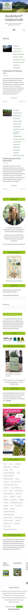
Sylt (11, 505)
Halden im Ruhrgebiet (8, 475)
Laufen (10, 490)
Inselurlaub (6, 487)
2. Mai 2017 (5, 163)
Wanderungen (18, 136)
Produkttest (12, 496)
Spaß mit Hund (17, 121)
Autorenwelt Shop (18, 281)
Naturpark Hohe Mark (8, 493)
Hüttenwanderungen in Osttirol (10, 484)
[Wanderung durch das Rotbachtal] (7, 112)
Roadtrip (19, 496)
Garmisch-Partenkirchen (9, 472)
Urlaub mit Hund (18, 505)
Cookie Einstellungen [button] (10, 606)
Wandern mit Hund (18, 129)
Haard (18, 472)
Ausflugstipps (17, 48)
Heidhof (17, 478)
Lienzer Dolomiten (18, 490)
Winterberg (16, 523)
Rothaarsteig (14, 499)
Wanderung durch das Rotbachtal (12, 159)
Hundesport (6, 481)
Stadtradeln (16, 67)
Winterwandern (7, 526)
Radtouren (21, 54)
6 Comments (22, 189)
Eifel (11, 470)
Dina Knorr (5, 101)
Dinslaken (21, 139)
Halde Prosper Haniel (8, 478)
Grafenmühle (17, 141)
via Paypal (8, 400)
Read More (14, 97)
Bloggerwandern (7, 466)
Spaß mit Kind (17, 123)
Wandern (13, 508)
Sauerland (6, 502)
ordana (21, 56)
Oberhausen (16, 144)
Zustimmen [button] (19, 606)
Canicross (6, 470)
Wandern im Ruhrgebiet (9, 514)
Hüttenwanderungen (15, 481)
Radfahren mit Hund (19, 59)
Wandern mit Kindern (17, 133)
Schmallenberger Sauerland (16, 502)
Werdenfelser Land (8, 523)
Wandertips (17, 520)
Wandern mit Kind (18, 517)
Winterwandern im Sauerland (10, 529)
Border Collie (17, 51)
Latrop (5, 490)
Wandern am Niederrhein (9, 511)
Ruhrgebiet (16, 118)
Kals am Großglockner (16, 487)
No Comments (22, 101)
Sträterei (16, 152)
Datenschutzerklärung (14, 609)
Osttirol (5, 496)
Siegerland (6, 505)
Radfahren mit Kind (18, 62)
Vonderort (6, 508)
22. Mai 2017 (6, 75)
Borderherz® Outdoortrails (14, 17)
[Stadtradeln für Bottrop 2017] (7, 48)
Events (15, 54)
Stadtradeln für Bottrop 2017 (12, 72)
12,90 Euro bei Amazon (8, 380)
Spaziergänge (17, 126)
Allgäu (5, 464)
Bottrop (15, 56)
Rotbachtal (16, 147)
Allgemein (16, 46)
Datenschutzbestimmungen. (17, 318)
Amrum (10, 464)
